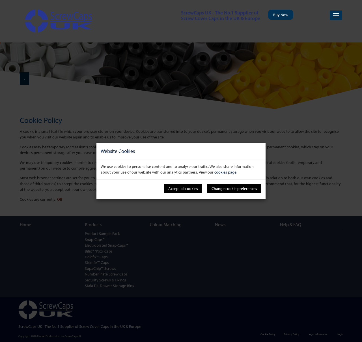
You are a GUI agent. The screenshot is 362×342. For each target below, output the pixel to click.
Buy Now (280, 14)
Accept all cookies (183, 188)
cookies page (225, 172)
